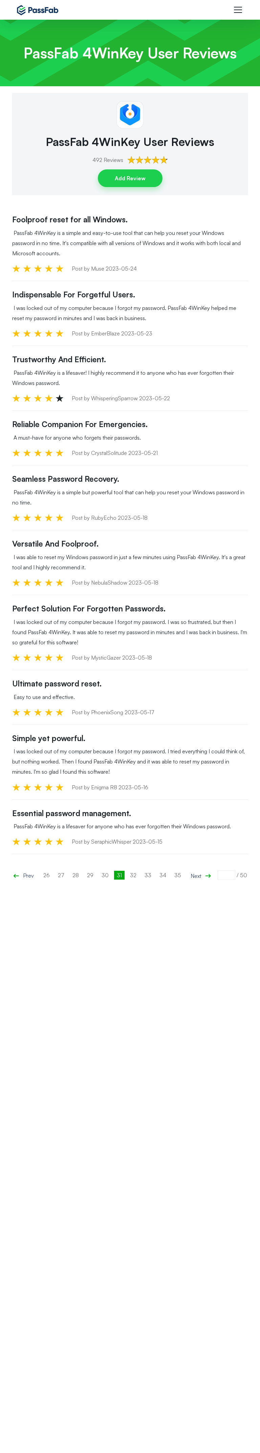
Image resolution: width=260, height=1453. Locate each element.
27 (61, 875)
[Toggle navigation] (238, 10)
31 (119, 875)
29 (90, 875)
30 (105, 875)
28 (75, 875)
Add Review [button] (130, 178)
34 (162, 875)
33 (148, 875)
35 (177, 875)
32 (133, 875)
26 (46, 875)
